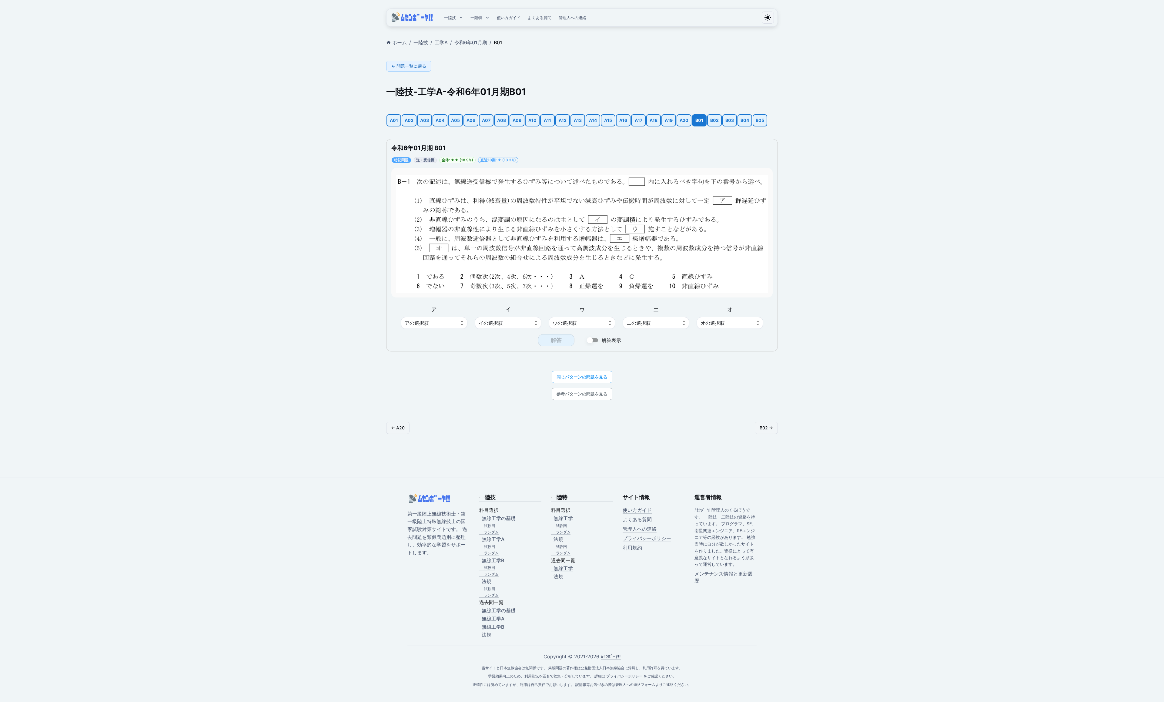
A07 (486, 120)
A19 (669, 120)
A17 (638, 120)
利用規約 (632, 548)
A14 (593, 120)
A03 (424, 120)
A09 (517, 120)
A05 (455, 120)
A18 (653, 120)
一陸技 (450, 17)
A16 (623, 120)
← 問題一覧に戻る (408, 66)
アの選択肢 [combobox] (417, 323)
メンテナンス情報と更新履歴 (723, 577)
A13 (578, 120)
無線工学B (493, 627)
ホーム (399, 42)
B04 (745, 120)
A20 (684, 120)
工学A (441, 42)
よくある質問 (539, 17)
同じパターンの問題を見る (582, 376)
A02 (409, 120)
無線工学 (563, 568)
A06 (471, 120)
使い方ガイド (508, 17)
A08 (501, 120)
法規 (486, 635)
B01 (699, 120)
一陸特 (476, 17)
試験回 (489, 525)
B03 (729, 120)
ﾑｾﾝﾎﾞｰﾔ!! (611, 656)
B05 (760, 120)
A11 (547, 120)
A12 (563, 120)
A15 (608, 120)
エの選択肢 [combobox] (639, 323)
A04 (440, 120)
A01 (394, 120)
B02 (714, 120)
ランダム (491, 532)
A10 (532, 120)
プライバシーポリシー (647, 538)
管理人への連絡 (572, 17)
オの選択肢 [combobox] (713, 323)
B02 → (766, 427)
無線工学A (493, 619)
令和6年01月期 (470, 42)
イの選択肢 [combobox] (491, 323)
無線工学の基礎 (499, 610)
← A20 (398, 427)
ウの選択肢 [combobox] (565, 323)
